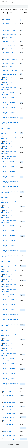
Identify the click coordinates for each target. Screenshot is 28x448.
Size (25, 12)
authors (9, 3)
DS (17, 3)
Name (5, 12)
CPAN (4, 3)
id (12, 3)
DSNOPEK (22, 3)
